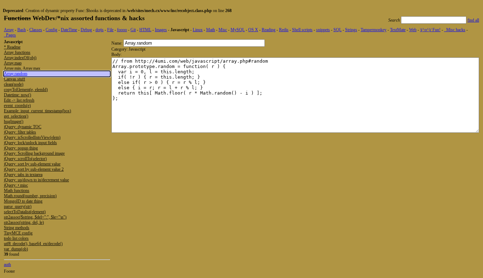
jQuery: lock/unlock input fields (30, 142)
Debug (86, 29)
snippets (323, 29)
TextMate (398, 29)
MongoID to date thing (23, 201)
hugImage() (13, 121)
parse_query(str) (17, 206)
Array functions (17, 52)
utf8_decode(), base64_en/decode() (33, 243)
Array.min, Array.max (22, 68)
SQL (337, 29)
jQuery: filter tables (20, 132)
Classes (35, 29)
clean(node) (13, 84)
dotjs (99, 29)
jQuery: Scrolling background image (34, 153)
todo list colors (16, 238)
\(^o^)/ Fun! (430, 29)
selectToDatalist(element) (25, 211)
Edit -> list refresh (19, 100)
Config (51, 29)
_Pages (10, 35)
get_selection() (16, 116)
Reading (268, 29)
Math (210, 29)
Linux (198, 29)
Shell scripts (302, 29)
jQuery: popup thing (21, 148)
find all (473, 20)
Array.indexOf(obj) (20, 57)
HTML (145, 29)
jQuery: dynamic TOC (22, 126)
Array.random (15, 73)
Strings (351, 29)
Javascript (179, 29)
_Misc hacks (454, 29)
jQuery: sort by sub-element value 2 (34, 169)
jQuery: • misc (16, 185)
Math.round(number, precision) (30, 195)
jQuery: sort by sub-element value (32, 163)
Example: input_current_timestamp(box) (37, 110)
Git (133, 29)
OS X (253, 29)
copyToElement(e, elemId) (26, 89)
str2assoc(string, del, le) (24, 222)
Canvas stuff (14, 78)
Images (161, 29)
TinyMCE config (18, 233)
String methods (16, 227)
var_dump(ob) (16, 248)
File (110, 29)
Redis (284, 29)
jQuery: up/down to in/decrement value (36, 179)
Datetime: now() (17, 94)
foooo (122, 29)
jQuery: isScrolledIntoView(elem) (32, 137)
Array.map (13, 63)
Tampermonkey (373, 29)
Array (9, 29)
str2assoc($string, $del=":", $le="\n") (35, 217)
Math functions (16, 190)
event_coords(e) (17, 105)
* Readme (12, 47)
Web (413, 29)
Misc (223, 29)
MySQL (238, 29)
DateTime (69, 29)
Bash (21, 29)
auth (7, 264)
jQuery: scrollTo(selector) (25, 158)
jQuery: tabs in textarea (23, 174)
